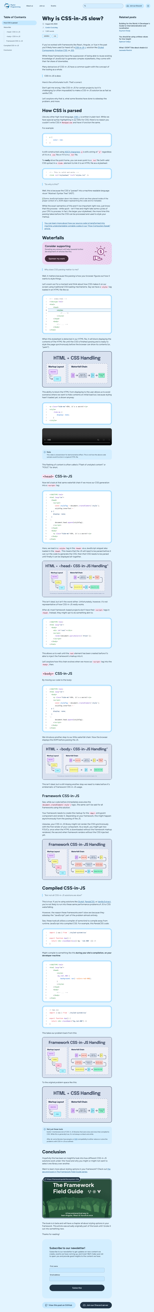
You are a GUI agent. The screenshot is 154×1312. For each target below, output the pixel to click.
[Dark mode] (148, 6)
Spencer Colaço (125, 42)
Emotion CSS (61, 50)
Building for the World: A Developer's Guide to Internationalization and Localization (134, 25)
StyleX (81, 901)
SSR (75, 1139)
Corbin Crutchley (51, 28)
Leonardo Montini (125, 50)
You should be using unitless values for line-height (133, 38)
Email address (55, 1275)
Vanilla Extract (104, 901)
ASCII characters (72, 152)
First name (54, 1266)
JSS (72, 50)
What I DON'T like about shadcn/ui (133, 48)
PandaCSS (89, 901)
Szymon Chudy (124, 31)
